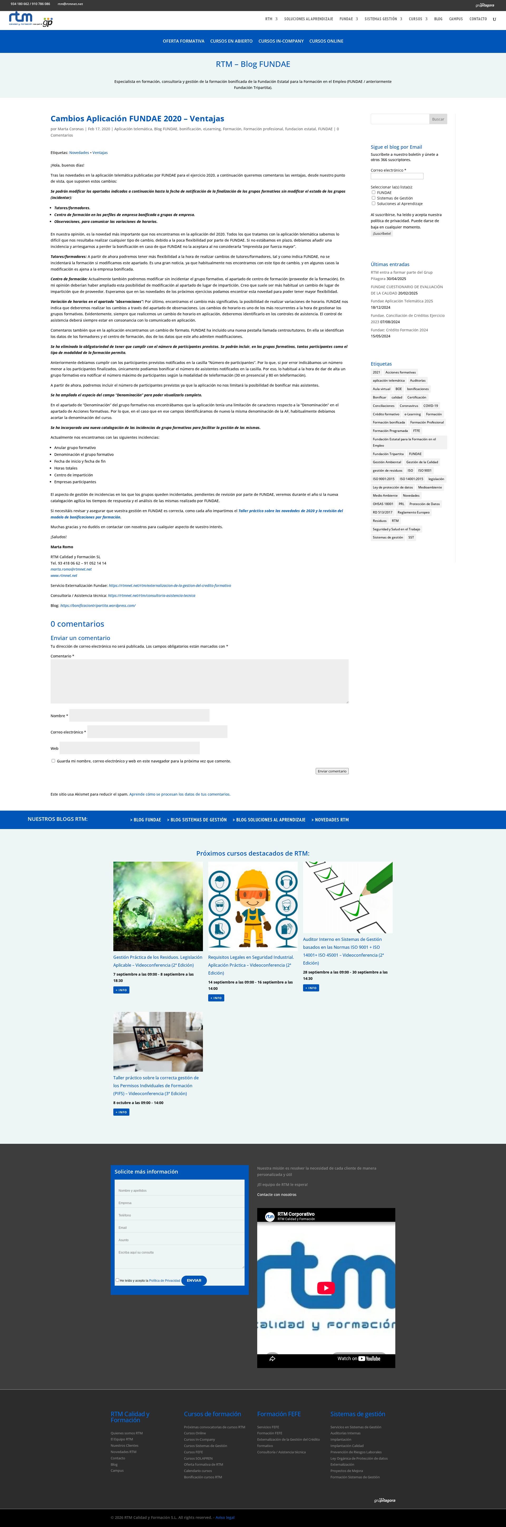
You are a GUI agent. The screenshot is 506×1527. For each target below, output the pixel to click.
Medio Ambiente (385, 495)
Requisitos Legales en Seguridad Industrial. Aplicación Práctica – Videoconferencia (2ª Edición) (251, 965)
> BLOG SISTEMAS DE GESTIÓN (197, 820)
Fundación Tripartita (388, 454)
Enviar (194, 1280)
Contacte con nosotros (276, 1194)
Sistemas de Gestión (394, 198)
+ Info (121, 990)
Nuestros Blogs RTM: (57, 818)
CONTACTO (478, 19)
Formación (232, 128)
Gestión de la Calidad (422, 462)
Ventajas (100, 152)
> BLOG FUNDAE (145, 820)
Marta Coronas (71, 128)
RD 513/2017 (382, 512)
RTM (269, 19)
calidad (397, 397)
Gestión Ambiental (387, 462)
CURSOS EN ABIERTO (231, 41)
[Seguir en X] (364, 1517)
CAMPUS (456, 19)
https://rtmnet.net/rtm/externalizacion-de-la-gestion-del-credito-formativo (170, 585)
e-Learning (413, 414)
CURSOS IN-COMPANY (281, 41)
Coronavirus (409, 405)
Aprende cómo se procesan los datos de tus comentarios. (180, 794)
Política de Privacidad (164, 1281)
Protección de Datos (425, 504)
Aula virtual (381, 389)
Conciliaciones (384, 405)
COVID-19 (431, 405)
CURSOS (415, 19)
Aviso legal (225, 1517)
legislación (436, 479)
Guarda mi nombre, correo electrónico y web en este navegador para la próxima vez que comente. (144, 761)
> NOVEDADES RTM (330, 820)
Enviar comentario (332, 771)
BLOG (438, 19)
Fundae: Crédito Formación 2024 (399, 329)
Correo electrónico (68, 732)
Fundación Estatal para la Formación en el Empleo (404, 442)
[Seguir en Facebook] (352, 1517)
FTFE (416, 430)
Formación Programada (390, 430)
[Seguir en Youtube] (390, 1517)
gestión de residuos (387, 470)
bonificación (190, 128)
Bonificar (379, 397)
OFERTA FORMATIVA (184, 41)
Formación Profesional (427, 422)
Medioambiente (430, 487)
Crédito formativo (386, 414)
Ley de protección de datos (393, 487)
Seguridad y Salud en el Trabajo (396, 529)
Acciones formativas (401, 372)
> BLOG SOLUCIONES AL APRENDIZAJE (269, 820)
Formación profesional (263, 128)
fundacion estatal (300, 128)
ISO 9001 (425, 470)
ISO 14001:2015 (411, 479)
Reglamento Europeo (414, 512)
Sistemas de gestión (388, 537)
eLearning (212, 128)
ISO (410, 470)
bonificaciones (418, 389)
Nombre (59, 715)
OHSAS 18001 (383, 504)
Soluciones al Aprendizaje (399, 203)
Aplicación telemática (133, 128)
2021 (376, 372)
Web (55, 748)
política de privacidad (390, 220)
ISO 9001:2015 (384, 479)
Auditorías (418, 380)
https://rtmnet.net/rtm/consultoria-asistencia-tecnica (151, 595)
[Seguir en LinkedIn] (377, 1517)
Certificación (416, 397)
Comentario (62, 655)
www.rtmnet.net (64, 575)
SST (411, 537)
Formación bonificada (389, 422)
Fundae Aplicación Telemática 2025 (402, 300)
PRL (401, 504)
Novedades (79, 152)
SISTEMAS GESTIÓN (381, 19)
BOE (399, 389)
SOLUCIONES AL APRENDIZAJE (308, 19)
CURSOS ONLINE (326, 41)
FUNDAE (346, 19)
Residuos (380, 520)
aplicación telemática (389, 380)
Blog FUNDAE (165, 128)
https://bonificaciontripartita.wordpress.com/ (97, 605)
